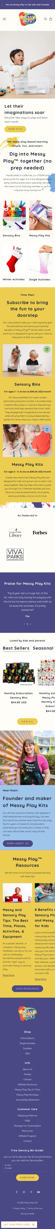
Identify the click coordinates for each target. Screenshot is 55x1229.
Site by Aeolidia (27, 1214)
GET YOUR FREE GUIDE (17, 1224)
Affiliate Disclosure (27, 1084)
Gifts (27, 1053)
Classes (28, 1079)
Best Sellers (16, 648)
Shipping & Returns (27, 1115)
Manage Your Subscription (27, 1125)
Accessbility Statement (27, 1099)
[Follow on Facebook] (16, 1192)
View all (27, 721)
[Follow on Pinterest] (31, 1192)
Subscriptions (27, 1038)
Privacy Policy (19, 1208)
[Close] (33, 1225)
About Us (27, 1069)
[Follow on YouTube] (38, 1192)
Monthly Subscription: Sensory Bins (18, 695)
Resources (27, 1130)
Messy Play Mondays (27, 1094)
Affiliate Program (28, 1136)
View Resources (27, 988)
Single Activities (27, 1043)
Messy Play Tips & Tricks (27, 1089)
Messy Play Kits (31, 1202)
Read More (8, 975)
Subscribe (27, 1177)
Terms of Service (35, 1208)
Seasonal (43, 648)
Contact (28, 1141)
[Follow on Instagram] (23, 1192)
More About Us (18, 843)
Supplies (27, 1048)
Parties (27, 1074)
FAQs (27, 1120)
